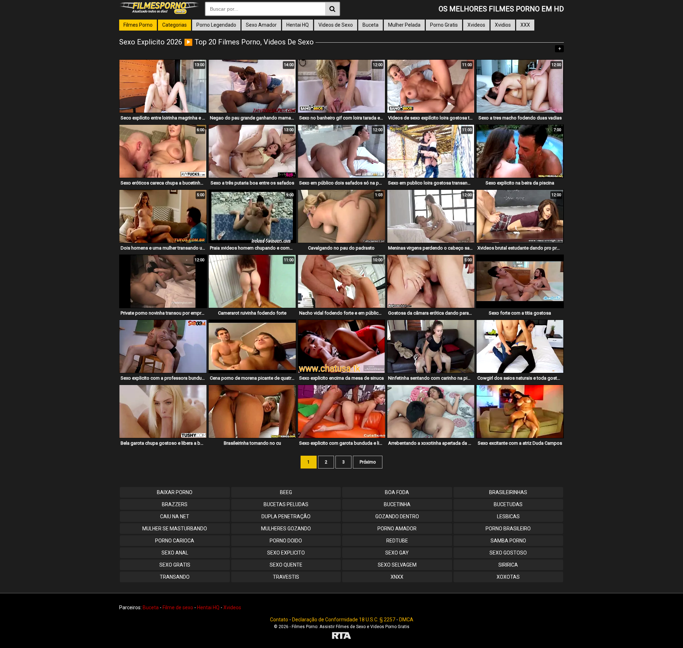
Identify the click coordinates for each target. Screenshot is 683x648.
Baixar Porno (174, 492)
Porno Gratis (444, 25)
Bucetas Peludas (286, 504)
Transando (175, 577)
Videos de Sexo (335, 25)
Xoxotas (508, 577)
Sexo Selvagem (397, 565)
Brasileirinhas (508, 492)
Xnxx (397, 577)
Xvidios (503, 25)
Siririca (508, 565)
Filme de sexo (178, 607)
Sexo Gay (397, 553)
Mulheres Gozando (286, 528)
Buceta (370, 25)
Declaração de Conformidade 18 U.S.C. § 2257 (343, 619)
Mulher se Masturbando (174, 528)
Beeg (286, 492)
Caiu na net (174, 516)
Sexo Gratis (174, 565)
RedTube (397, 540)
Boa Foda (397, 492)
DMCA (406, 619)
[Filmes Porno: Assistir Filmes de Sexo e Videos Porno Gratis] (159, 12)
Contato (279, 619)
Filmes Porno (138, 25)
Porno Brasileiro (508, 528)
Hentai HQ (297, 25)
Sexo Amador (261, 25)
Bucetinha (397, 504)
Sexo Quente (286, 565)
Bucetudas (508, 504)
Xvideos (476, 25)
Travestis (286, 577)
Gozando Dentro (397, 516)
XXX (525, 25)
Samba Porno (508, 540)
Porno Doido (286, 540)
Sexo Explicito (286, 553)
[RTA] (341, 636)
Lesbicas (508, 516)
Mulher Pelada (404, 25)
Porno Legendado (216, 25)
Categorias (174, 25)
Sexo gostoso (508, 553)
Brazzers (174, 504)
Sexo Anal (175, 553)
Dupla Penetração (286, 516)
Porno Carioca (174, 540)
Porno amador (397, 528)
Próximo (368, 462)
